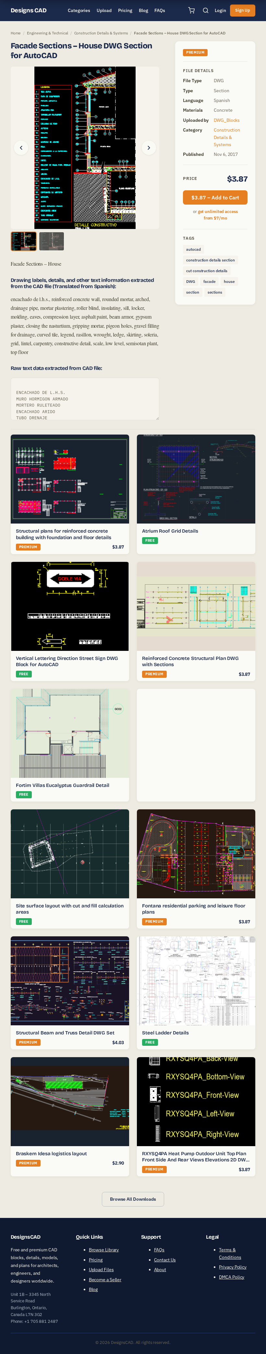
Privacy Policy (233, 1267)
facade (209, 281)
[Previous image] (21, 148)
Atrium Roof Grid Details (170, 531)
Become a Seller (105, 1280)
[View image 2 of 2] (52, 241)
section (192, 292)
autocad (193, 249)
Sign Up (242, 10)
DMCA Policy (231, 1277)
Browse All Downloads (133, 1199)
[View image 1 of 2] (24, 241)
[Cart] (191, 10)
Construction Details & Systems (101, 33)
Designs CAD (29, 10)
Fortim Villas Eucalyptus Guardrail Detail (62, 785)
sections (215, 292)
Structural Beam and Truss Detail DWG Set (65, 1033)
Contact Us (165, 1260)
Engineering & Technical (47, 33)
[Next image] (149, 148)
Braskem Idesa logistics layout (51, 1154)
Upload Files (101, 1269)
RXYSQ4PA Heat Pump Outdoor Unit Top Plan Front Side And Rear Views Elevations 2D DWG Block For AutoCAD (195, 1160)
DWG (190, 281)
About (160, 1269)
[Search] (205, 10)
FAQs (159, 1250)
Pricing (96, 1260)
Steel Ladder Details (165, 1033)
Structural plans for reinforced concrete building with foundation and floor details (63, 534)
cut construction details (206, 270)
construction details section (210, 260)
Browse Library (104, 1250)
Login (220, 10)
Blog (93, 1289)
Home (16, 33)
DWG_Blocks (227, 120)
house (229, 281)
